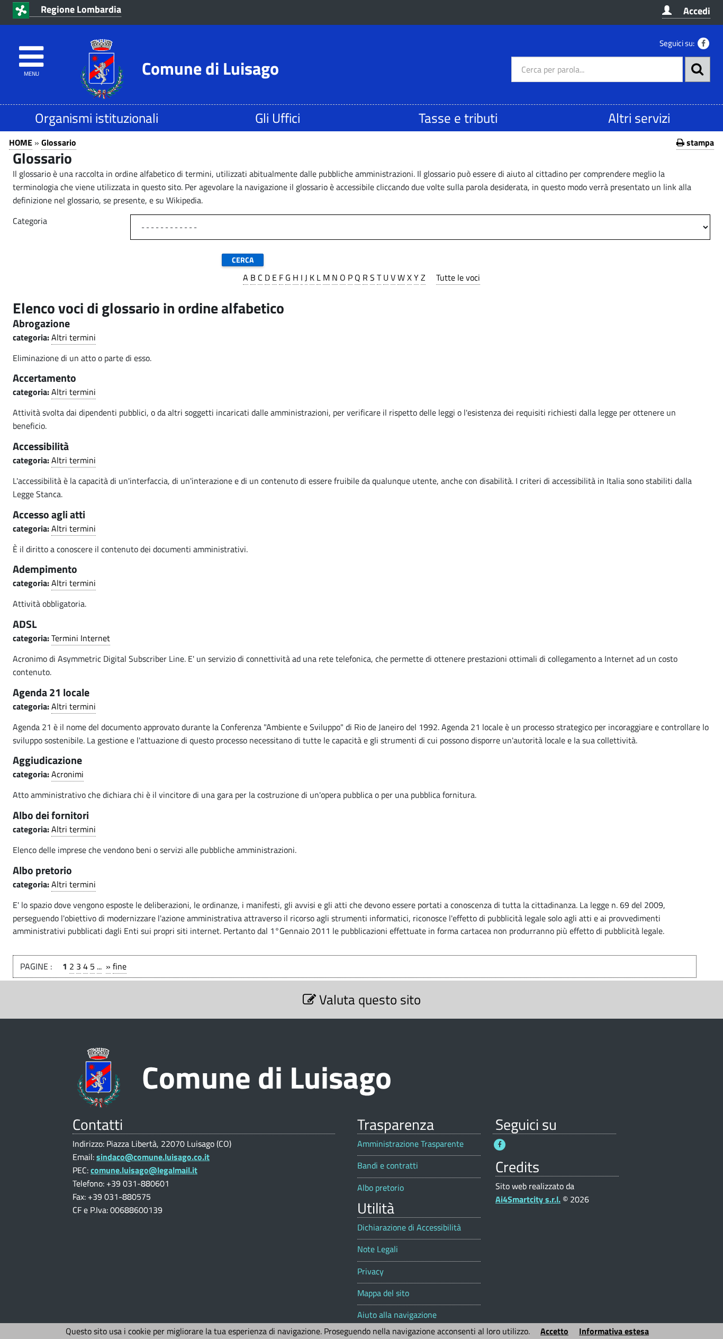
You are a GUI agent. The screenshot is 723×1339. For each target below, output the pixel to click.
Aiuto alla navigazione (397, 1315)
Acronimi (67, 774)
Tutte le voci (458, 277)
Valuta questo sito (368, 999)
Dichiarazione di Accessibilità (409, 1228)
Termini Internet (80, 638)
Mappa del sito (383, 1293)
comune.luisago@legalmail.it (144, 1170)
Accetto (554, 1331)
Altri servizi (639, 117)
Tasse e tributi (458, 117)
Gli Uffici (277, 117)
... (99, 966)
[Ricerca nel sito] (697, 69)
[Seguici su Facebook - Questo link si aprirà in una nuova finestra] (703, 43)
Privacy (370, 1271)
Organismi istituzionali (96, 117)
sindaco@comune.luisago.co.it (153, 1157)
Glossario (58, 142)
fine (119, 966)
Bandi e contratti (387, 1166)
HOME (20, 142)
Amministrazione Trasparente (410, 1144)
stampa (699, 142)
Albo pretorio (380, 1188)
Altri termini (73, 337)
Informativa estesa (614, 1331)
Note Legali (377, 1249)
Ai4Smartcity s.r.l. (528, 1199)
